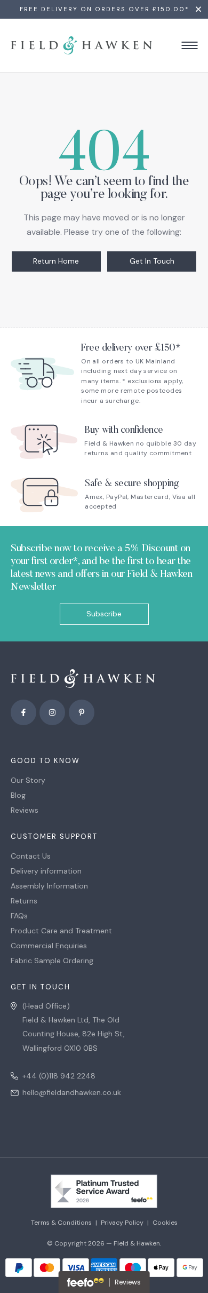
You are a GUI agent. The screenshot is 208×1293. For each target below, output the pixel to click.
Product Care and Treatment (61, 930)
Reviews (24, 810)
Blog (18, 795)
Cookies (165, 1222)
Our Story (28, 780)
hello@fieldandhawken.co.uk (71, 1092)
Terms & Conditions (61, 1222)
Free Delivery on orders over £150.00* (104, 9)
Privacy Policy (122, 1222)
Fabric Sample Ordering (52, 960)
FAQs (19, 916)
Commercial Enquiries (49, 945)
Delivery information (46, 871)
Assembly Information (49, 886)
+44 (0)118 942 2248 (58, 1076)
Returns (24, 901)
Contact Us (31, 856)
